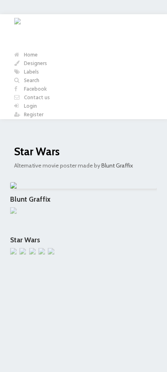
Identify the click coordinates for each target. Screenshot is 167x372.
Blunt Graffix (117, 165)
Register (33, 115)
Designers (35, 63)
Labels (31, 72)
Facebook (35, 89)
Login (30, 106)
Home (30, 55)
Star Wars (37, 151)
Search (31, 80)
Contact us (36, 98)
